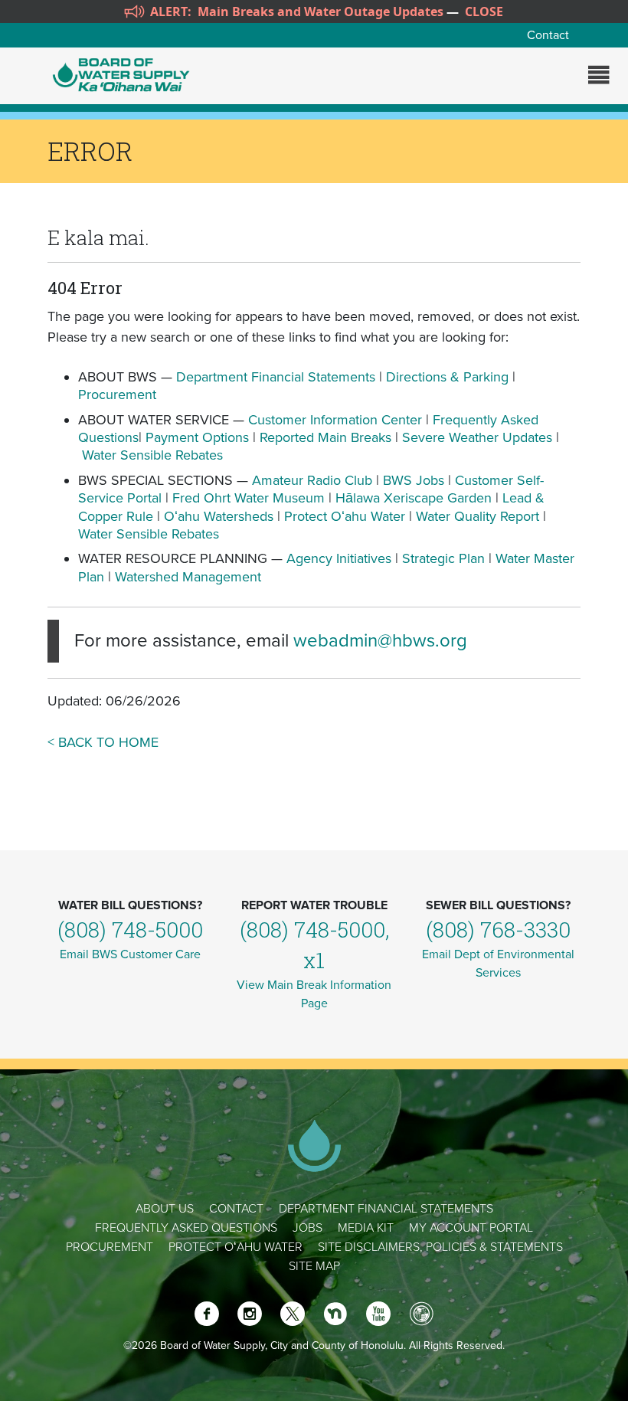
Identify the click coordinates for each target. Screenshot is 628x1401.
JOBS (307, 1228)
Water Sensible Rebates (152, 455)
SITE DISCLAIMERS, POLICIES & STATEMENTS (440, 1247)
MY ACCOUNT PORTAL (471, 1228)
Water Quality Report (477, 516)
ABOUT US (165, 1208)
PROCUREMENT (109, 1247)
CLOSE (484, 11)
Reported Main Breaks (325, 437)
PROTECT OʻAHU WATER (235, 1247)
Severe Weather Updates (477, 437)
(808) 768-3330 (498, 929)
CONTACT (236, 1208)
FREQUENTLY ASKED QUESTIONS (186, 1228)
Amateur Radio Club (312, 480)
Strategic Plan (443, 558)
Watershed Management (188, 576)
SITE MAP (314, 1266)
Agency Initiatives (338, 558)
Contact (548, 35)
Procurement (117, 394)
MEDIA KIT (366, 1228)
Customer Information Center (335, 419)
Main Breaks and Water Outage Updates (320, 11)
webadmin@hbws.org (380, 641)
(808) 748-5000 (130, 929)
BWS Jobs (413, 480)
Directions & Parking (447, 376)
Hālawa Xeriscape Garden (413, 497)
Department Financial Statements (275, 376)
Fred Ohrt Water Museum (248, 497)
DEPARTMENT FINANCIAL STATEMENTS (386, 1208)
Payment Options (197, 437)
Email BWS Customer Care (130, 954)
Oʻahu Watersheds (218, 516)
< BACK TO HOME (103, 742)
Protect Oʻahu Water (346, 516)
